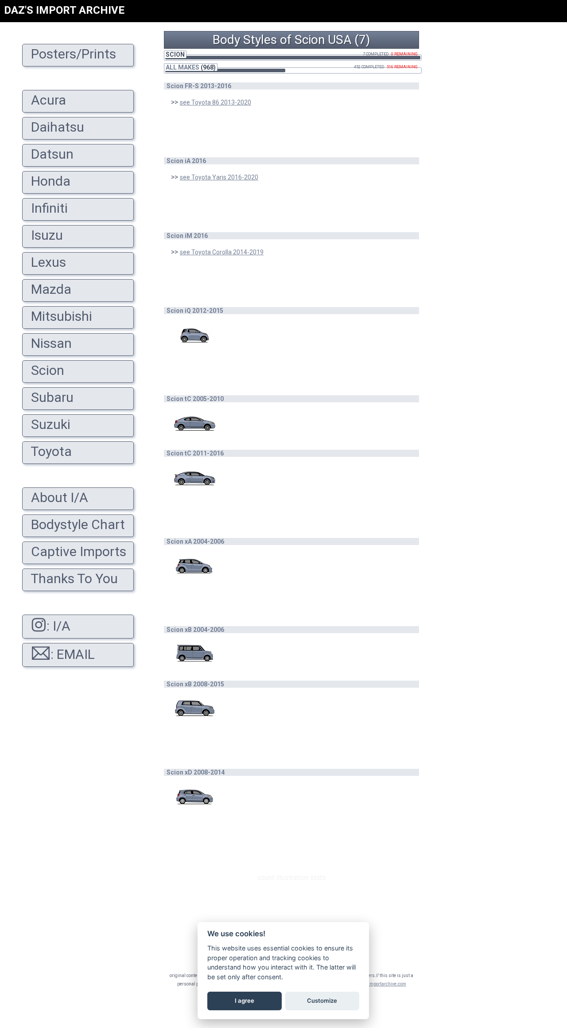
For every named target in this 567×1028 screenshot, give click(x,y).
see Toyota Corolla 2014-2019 (222, 252)
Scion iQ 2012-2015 (195, 310)
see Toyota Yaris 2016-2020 (219, 177)
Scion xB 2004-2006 (195, 629)
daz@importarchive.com (381, 983)
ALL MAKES (182, 67)
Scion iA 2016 (186, 160)
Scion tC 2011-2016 (195, 453)
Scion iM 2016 (187, 235)
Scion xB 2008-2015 (195, 684)
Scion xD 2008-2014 (196, 772)
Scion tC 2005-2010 (195, 398)
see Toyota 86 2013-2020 (215, 102)
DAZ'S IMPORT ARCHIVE (64, 10)
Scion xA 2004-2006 (195, 541)
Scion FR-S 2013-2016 (199, 86)
